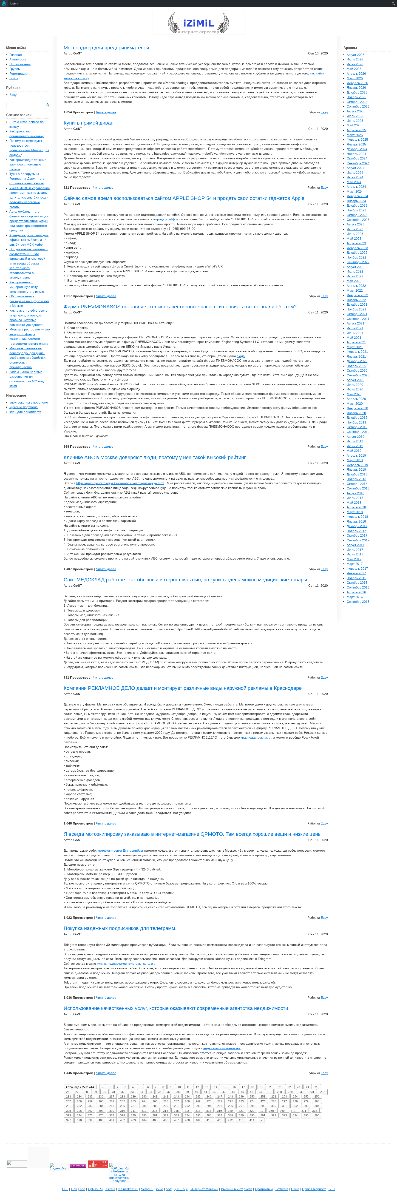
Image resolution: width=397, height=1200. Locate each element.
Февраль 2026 (357, 83)
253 (284, 1096)
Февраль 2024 (357, 196)
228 (279, 1092)
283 (90, 1106)
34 (141, 1092)
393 (284, 1115)
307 (90, 1110)
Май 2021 (354, 337)
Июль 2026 (355, 59)
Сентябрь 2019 (358, 432)
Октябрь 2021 (357, 314)
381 (155, 1115)
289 (155, 1106)
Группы (14, 69)
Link (74, 1189)
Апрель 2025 (356, 130)
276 (273, 1101)
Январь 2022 (356, 300)
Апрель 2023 (356, 243)
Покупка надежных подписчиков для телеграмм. (120, 928)
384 (187, 1115)
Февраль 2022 (357, 295)
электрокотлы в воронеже (28, 402)
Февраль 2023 (357, 248)
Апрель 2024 (356, 186)
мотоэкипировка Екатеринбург (120, 850)
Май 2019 (354, 450)
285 (111, 1106)
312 (144, 1110)
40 (196, 1092)
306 (79, 1110)
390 (252, 1115)
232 (322, 1092)
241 (155, 1096)
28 (86, 1092)
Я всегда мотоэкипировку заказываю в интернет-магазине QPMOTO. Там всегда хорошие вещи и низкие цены (193, 834)
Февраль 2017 (357, 568)
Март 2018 (355, 512)
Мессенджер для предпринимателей (106, 48)
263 (133, 1101)
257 (68, 1101)
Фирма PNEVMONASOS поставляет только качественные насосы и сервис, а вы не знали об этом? (180, 307)
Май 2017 (354, 559)
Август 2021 (355, 323)
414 (252, 1120)
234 (79, 1096)
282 (79, 1106)
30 (104, 1092)
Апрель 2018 (356, 507)
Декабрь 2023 (357, 205)
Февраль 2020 (357, 408)
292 (187, 1106)
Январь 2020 (356, 413)
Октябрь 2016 (357, 582)
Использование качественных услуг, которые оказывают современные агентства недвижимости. (176, 1008)
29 (95, 1092)
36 (159, 1092)
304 (317, 1106)
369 (282, 1110)
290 (165, 1106)
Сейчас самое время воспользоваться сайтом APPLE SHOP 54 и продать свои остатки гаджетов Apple (184, 198)
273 (241, 1101)
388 (230, 1115)
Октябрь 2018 (357, 484)
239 (133, 1096)
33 (132, 1092)
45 (242, 1092)
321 (241, 1110)
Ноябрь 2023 (356, 210)
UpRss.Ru (95, 1189)
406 (165, 1120)
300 (273, 1106)
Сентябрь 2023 (358, 220)
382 (165, 1115)
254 (295, 1096)
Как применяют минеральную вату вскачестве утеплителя (26, 287)
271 (219, 1101)
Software (281, 1189)
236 (101, 1096)
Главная (15, 55)
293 (198, 1106)
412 (230, 1120)
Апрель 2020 (356, 399)
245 (198, 1096)
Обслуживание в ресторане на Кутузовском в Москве (29, 301)
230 (301, 1092)
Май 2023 (354, 238)
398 (79, 1120)
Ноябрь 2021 (356, 309)
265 (155, 1101)
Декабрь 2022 (357, 252)
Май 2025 (354, 125)
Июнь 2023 (355, 234)
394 (295, 1115)
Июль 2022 (355, 271)
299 (263, 1106)
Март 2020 (355, 403)
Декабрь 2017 (357, 526)
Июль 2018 (355, 498)
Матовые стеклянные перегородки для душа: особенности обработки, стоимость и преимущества (27, 358)
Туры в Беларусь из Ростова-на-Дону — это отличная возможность (27, 178)
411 (219, 1120)
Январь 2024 (356, 201)
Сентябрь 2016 (358, 587)
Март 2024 (355, 191)
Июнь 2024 (355, 177)
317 (198, 1110)
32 (123, 1092)
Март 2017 (355, 564)
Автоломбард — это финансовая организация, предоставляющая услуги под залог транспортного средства (29, 221)
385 (198, 1115)
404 (144, 1120)
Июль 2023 (355, 229)
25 (316, 1087)
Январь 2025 (356, 144)
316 (187, 1110)
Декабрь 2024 (357, 149)
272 (230, 1101)
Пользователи (20, 64)
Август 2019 (355, 436)
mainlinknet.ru (128, 1189)
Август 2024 (355, 168)
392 (273, 1115)
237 (111, 1096)
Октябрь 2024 (357, 158)
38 (178, 1092)
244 (187, 1096)
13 (206, 1087)
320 (230, 1110)
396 (317, 1115)
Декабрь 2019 (357, 417)
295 (219, 1106)
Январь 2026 (356, 87)
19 (261, 1087)
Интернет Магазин (204, 1189)
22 (289, 1087)
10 (179, 1087)
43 (224, 1092)
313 (154, 1110)
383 (176, 1115)
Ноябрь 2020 (356, 366)
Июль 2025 (355, 116)
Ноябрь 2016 (356, 578)
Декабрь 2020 (357, 361)
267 (176, 1101)
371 (303, 1110)
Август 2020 (355, 380)
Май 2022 (354, 281)
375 (90, 1115)
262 (122, 1101)
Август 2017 (355, 545)
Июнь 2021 (355, 333)
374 (79, 1115)
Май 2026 (354, 69)
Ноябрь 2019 (356, 422)
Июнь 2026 (355, 64)
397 (68, 1120)
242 (165, 1096)
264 (144, 1101)
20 (270, 1087)
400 (101, 1120)
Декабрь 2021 (357, 304)
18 (252, 1087)
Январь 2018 (356, 521)
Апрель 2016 (356, 592)
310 (122, 1110)
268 (187, 1101)
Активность (17, 59)
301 (284, 1106)
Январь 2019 (356, 469)
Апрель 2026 (356, 73)
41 (205, 1092)
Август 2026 (355, 55)
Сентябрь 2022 (358, 262)
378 (122, 1115)
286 (122, 1106)
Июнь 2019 (355, 446)
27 (77, 1092)
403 (133, 1120)
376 (101, 1115)
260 (101, 1101)
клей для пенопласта (25, 412)
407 (176, 1120)
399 (90, 1120)
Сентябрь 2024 (358, 163)
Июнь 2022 (355, 276)
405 (155, 1120)
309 (111, 1110)
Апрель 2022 (356, 285)
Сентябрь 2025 (358, 106)
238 (122, 1096)
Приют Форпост (314, 1189)
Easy (324, 112)
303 (306, 1106)
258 (79, 1101)
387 (219, 1115)
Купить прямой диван (88, 123)
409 (198, 1120)
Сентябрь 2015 (358, 601)
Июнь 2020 (355, 389)
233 (68, 1096)
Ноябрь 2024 (356, 154)
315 (176, 1110)
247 (219, 1096)
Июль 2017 (355, 550)
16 (234, 1087)
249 (241, 1096)
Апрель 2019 (356, 455)
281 (68, 1106)
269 (198, 1101)
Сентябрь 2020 (358, 375)
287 (133, 1106)
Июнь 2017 (355, 554)
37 (168, 1092)
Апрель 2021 (356, 342)
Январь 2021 (356, 356)
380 (144, 1115)
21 (280, 1087)
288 (144, 1106)
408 (187, 1120)
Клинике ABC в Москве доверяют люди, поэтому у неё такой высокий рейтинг (155, 457)
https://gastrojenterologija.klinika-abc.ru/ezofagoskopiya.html (120, 483)
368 (271, 1110)
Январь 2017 (356, 573)
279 (306, 1101)
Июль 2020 (355, 385)
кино (159, 1189)
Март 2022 (355, 290)
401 (111, 1120)
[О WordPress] (4, 3)
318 (208, 1110)
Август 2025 (355, 111)
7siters (110, 1189)
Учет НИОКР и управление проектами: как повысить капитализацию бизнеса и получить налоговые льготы (29, 197)
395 (306, 1115)
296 (230, 1106)
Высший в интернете (236, 1189)
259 (90, 1101)
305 (68, 1110)
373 (68, 1115)
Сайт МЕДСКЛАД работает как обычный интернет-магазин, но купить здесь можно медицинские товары (185, 580)
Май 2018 (354, 502)
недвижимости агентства (222, 1048)
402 (122, 1120)
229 (290, 1092)
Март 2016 (355, 597)
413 (241, 1120)
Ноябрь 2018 (356, 479)
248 (230, 1096)
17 (243, 1087)
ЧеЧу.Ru (147, 1189)
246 (209, 1096)
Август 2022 (355, 267)
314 (165, 1110)
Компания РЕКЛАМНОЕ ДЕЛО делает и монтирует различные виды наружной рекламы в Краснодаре (183, 688)
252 (273, 1096)
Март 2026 (355, 78)
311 (133, 1110)
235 (90, 1096)
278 (295, 1101)
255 (306, 1096)
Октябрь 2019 (357, 427)
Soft (169, 1189)
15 (225, 1087)
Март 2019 (355, 460)
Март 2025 (355, 135)
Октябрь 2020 (357, 370)
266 (165, 1101)
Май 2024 (354, 182)
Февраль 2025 (357, 139)
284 (101, 1106)
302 (295, 1106)
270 (209, 1101)
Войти (13, 78)
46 (251, 1092)
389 (241, 1115)
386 (209, 1115)
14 (215, 1087)
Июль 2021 (355, 328)
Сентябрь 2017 (358, 540)
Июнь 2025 (355, 120)
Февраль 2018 (357, 516)
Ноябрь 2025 (356, 97)
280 (317, 1101)
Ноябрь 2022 (356, 257)
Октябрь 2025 (357, 102)
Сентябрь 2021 (358, 319)
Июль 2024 (355, 172)
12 (197, 1087)
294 (209, 1106)
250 (252, 1096)
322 (252, 1110)
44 (233, 1092)
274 (252, 1101)
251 (263, 1096)
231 (311, 1092)
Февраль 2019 (357, 465)
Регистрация (18, 73)
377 (111, 1115)
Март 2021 (355, 347)
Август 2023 (355, 224)
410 (209, 1120)
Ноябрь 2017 (356, 531)
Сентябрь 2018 (358, 488)
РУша (295, 1189)
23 (298, 1087)
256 (317, 1096)
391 (263, 1115)
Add (82, 1189)
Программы (264, 1189)
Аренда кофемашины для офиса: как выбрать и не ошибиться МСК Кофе (28, 239)
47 (260, 1092)
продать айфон (167, 219)
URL (65, 1189)
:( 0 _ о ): (181, 1189)
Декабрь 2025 (357, 92)
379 (133, 1115)
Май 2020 (354, 394)
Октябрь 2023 (357, 215)
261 (111, 1101)
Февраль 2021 (357, 351)
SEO (332, 1189)
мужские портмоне (23, 407)
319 (219, 1110)
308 (101, 1110)
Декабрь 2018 (357, 474)
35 (150, 1092)
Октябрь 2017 (357, 535)
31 (113, 1092)
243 (176, 1096)
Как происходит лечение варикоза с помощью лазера (27, 164)
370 (293, 1110)
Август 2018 (355, 493)
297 (241, 1106)
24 (307, 1087)
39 (187, 1092)
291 (176, 1106)
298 (252, 1106)
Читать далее (106, 112)
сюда (241, 356)
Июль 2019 (355, 441)
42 (214, 1092)
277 (284, 1101)
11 (188, 1087)
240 (144, 1096)
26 (67, 1092)
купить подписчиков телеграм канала (125, 963)
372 (314, 1110)
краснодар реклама (255, 737)
